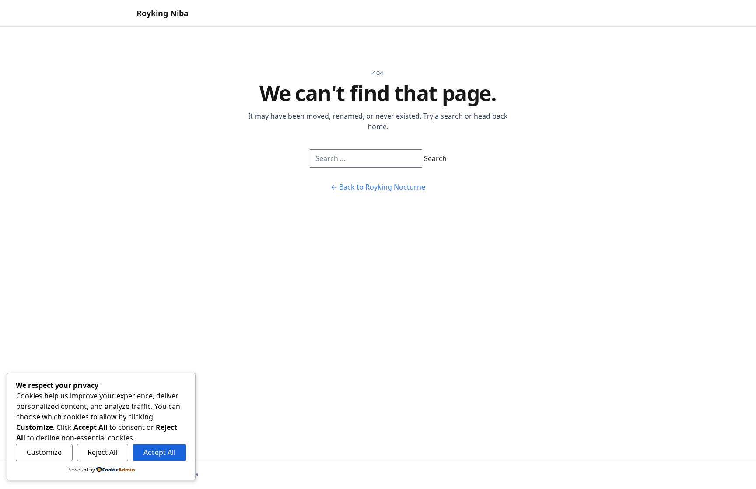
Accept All (159, 452)
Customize (44, 452)
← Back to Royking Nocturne (378, 187)
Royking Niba (162, 13)
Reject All (102, 452)
